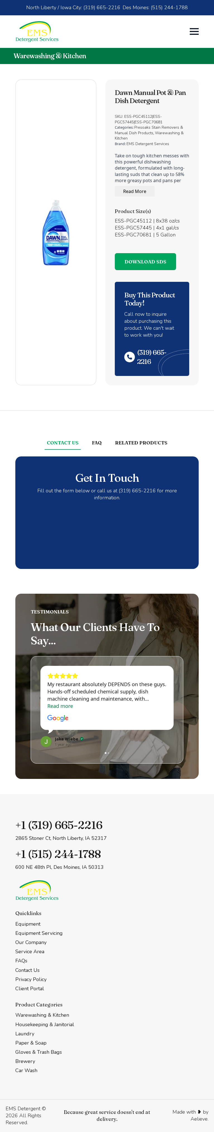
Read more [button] (60, 706)
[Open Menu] (194, 31)
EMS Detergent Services (148, 143)
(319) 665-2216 (151, 357)
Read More (134, 191)
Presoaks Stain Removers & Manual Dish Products (149, 130)
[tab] (63, 443)
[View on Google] (58, 718)
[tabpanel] (107, 512)
